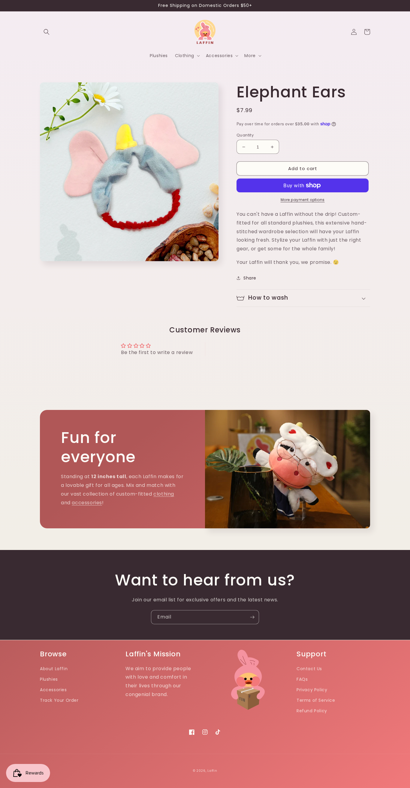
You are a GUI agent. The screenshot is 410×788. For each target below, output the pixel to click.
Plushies (49, 679)
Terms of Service (316, 700)
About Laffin (54, 669)
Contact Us (309, 669)
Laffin (212, 770)
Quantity (245, 135)
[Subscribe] (252, 617)
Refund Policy (312, 711)
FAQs (302, 679)
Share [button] (249, 278)
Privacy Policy (312, 690)
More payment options (303, 199)
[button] (46, 31)
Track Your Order (59, 700)
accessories (87, 502)
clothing (163, 493)
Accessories (53, 690)
